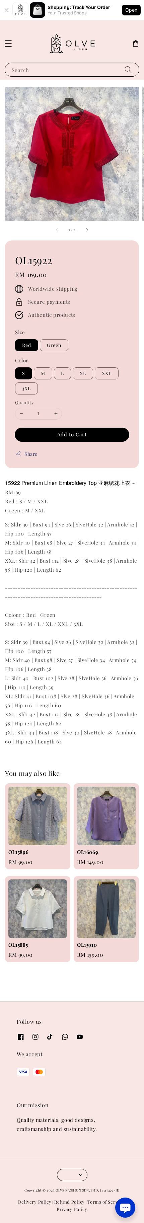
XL (83, 373)
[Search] (128, 69)
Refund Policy (69, 1202)
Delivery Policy (35, 1202)
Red (26, 345)
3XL (26, 388)
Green (54, 345)
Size (20, 332)
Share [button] (31, 454)
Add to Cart (72, 434)
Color (21, 360)
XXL (107, 373)
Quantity (24, 402)
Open (131, 10)
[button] (8, 43)
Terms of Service (105, 1202)
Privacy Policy (72, 1209)
